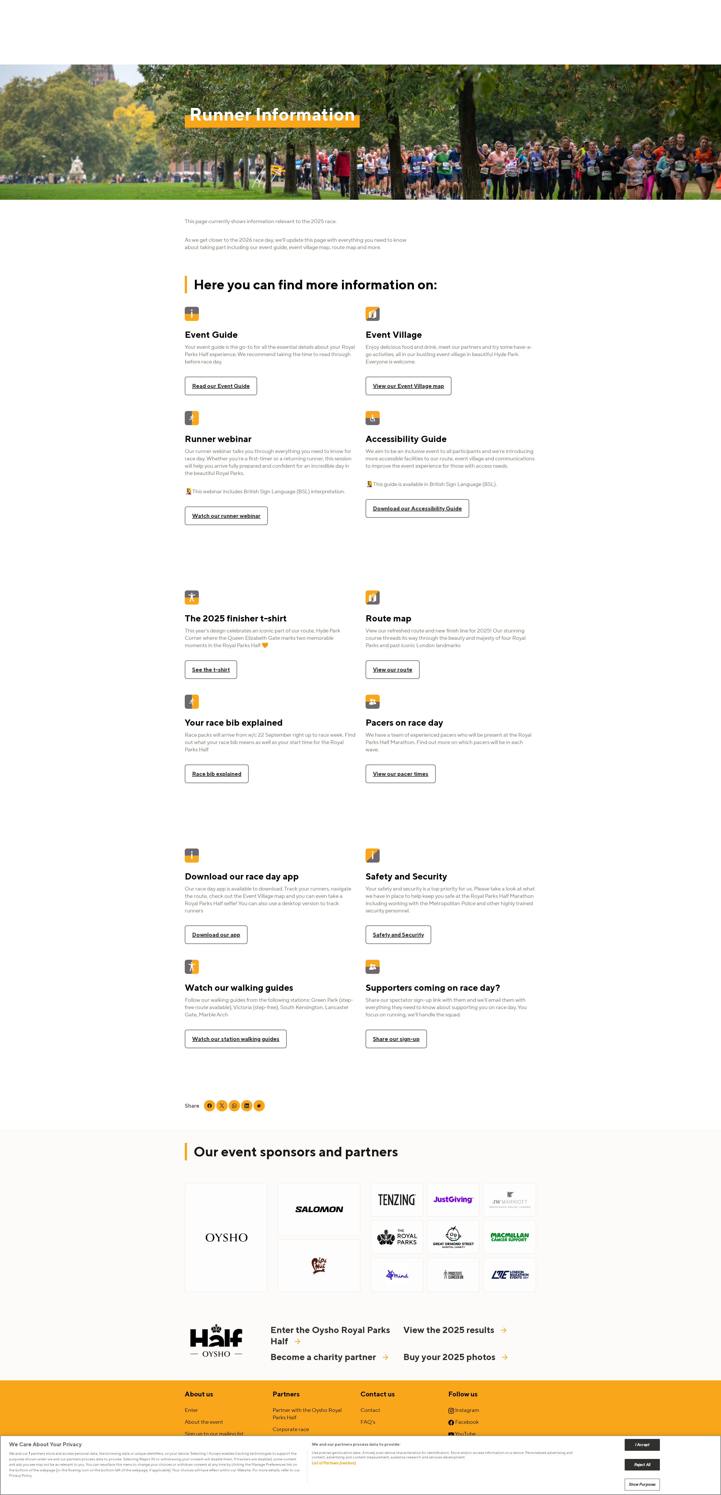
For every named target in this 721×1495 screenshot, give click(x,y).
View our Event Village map (408, 386)
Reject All (642, 1465)
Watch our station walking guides (235, 1039)
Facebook (466, 1422)
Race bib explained (216, 773)
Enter (191, 1410)
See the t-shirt (211, 669)
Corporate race (291, 1429)
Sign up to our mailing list (214, 1433)
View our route (392, 669)
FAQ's (367, 1422)
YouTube (465, 1433)
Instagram (466, 1410)
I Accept (642, 1445)
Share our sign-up (396, 1039)
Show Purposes (642, 1484)
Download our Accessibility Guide (417, 508)
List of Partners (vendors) (334, 1463)
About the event (204, 1422)
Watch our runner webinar (226, 515)
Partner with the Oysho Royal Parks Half (307, 1414)
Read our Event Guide (221, 386)
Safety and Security (398, 934)
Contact (370, 1410)
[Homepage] (216, 1341)
